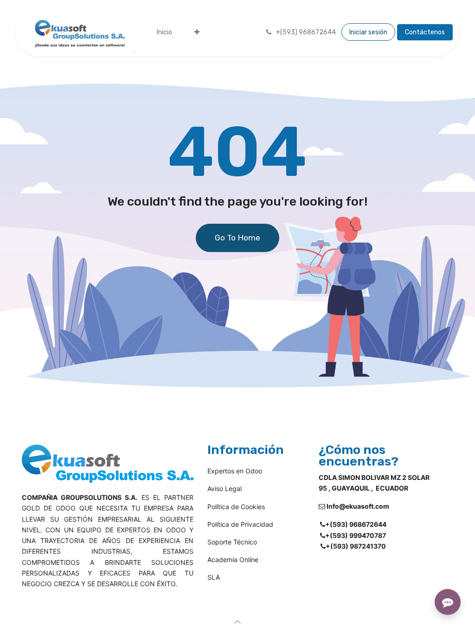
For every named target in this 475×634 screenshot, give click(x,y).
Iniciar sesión (368, 32)
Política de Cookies (236, 507)
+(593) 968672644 (355, 524)
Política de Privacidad (240, 524)
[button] (237, 622)
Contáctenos (425, 32)
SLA (226, 577)
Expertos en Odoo (234, 471)
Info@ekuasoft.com (358, 506)
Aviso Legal (224, 488)
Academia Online (232, 559)
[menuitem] (164, 32)
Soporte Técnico (232, 542)
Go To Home (237, 237)
